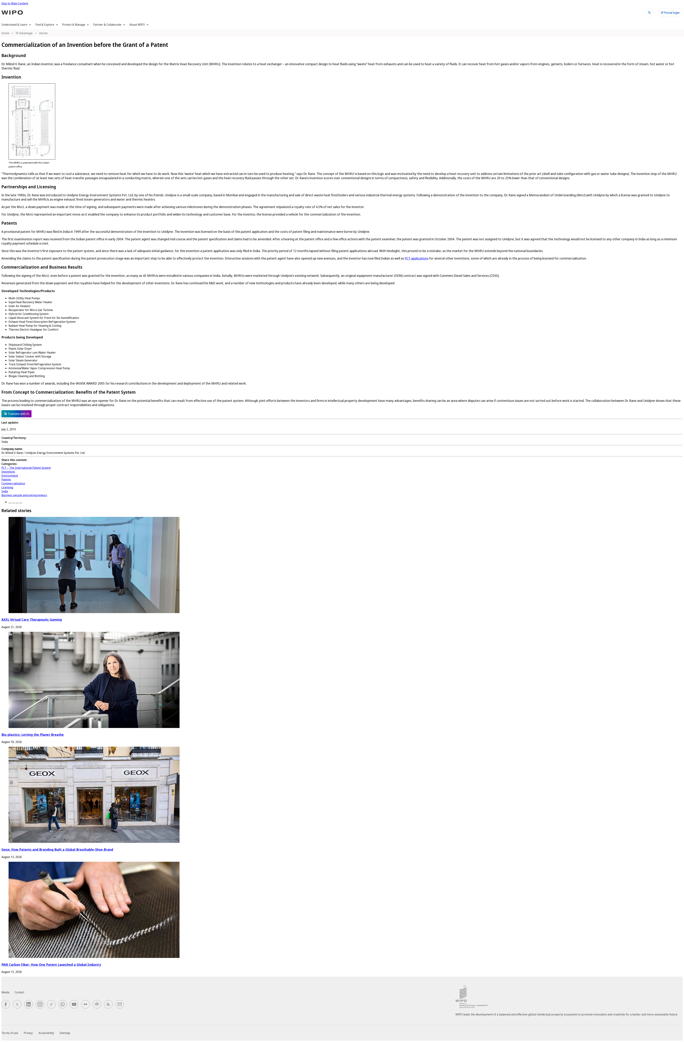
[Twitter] (13, 503)
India (4, 491)
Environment (9, 476)
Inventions (8, 472)
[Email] (20, 503)
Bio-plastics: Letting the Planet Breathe (32, 734)
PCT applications (416, 258)
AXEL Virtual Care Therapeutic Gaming (31, 619)
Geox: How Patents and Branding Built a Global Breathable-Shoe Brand (57, 849)
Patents (6, 479)
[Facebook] (10, 503)
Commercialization (13, 483)
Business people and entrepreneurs (24, 495)
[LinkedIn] (17, 503)
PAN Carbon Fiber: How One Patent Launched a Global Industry (51, 964)
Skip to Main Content (14, 3)
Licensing (7, 487)
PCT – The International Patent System (26, 468)
